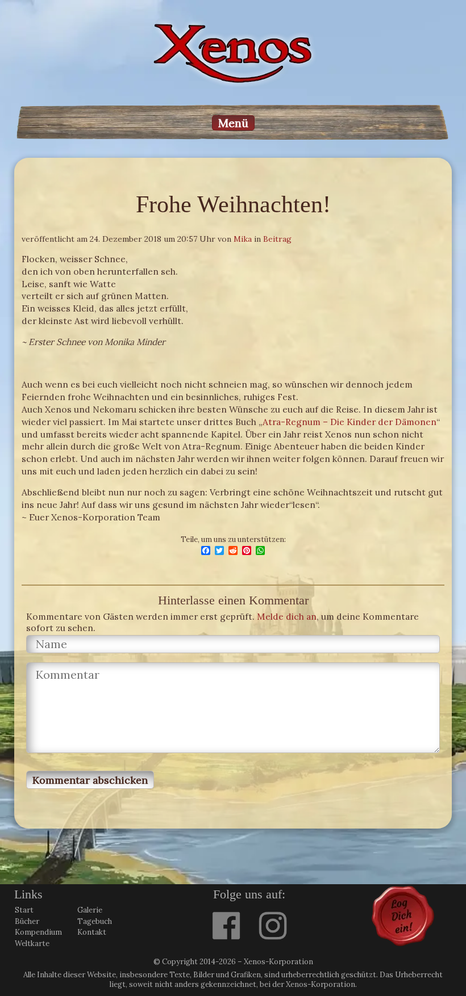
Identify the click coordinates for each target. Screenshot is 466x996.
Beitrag (277, 239)
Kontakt (91, 932)
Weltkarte (32, 943)
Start (24, 910)
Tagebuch (94, 921)
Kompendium (38, 932)
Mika (243, 239)
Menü (233, 123)
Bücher (27, 921)
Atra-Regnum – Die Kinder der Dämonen (349, 421)
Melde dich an (287, 616)
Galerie (89, 910)
